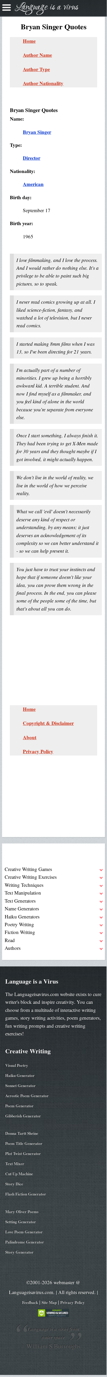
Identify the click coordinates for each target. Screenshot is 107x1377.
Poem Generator (19, 1106)
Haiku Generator (20, 1075)
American (33, 184)
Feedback (30, 1302)
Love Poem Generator (24, 1232)
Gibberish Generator (23, 1116)
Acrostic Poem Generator (27, 1095)
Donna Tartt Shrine (21, 1133)
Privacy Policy (38, 751)
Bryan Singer (37, 131)
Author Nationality (43, 83)
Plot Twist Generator (23, 1153)
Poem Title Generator (23, 1143)
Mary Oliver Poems (21, 1211)
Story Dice (14, 1184)
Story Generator (19, 1252)
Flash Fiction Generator (25, 1194)
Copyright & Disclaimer (48, 722)
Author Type (36, 69)
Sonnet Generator (20, 1085)
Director (31, 157)
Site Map (49, 1302)
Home (29, 40)
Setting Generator (20, 1221)
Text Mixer (14, 1163)
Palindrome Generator (24, 1242)
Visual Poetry (16, 1065)
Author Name (37, 54)
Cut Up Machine (19, 1174)
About (29, 737)
